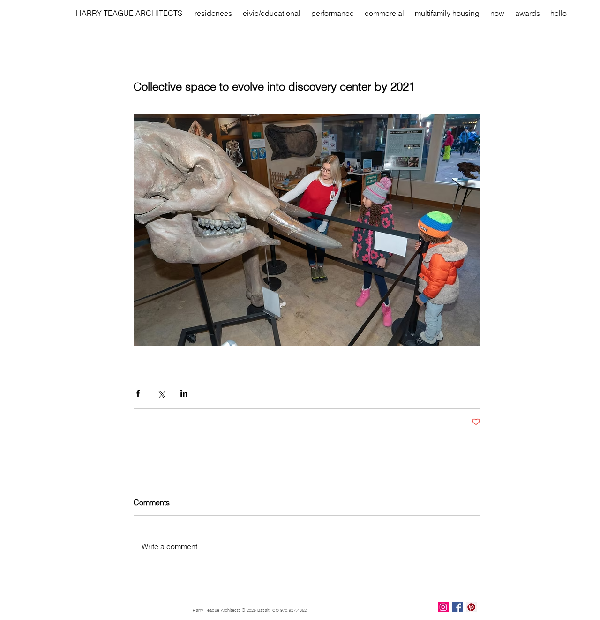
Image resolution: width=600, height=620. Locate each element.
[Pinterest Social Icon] (471, 607)
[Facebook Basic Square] (457, 607)
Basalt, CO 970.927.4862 (282, 609)
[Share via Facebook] (138, 393)
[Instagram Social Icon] (443, 607)
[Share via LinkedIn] (184, 393)
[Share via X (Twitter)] (161, 393)
